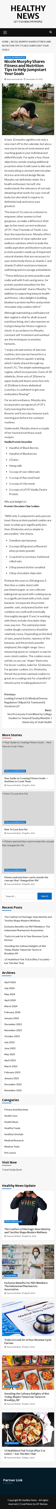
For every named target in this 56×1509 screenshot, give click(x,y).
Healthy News (28, 12)
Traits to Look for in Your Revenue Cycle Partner (26, 938)
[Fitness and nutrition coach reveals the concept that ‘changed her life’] (28, 856)
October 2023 (12, 1036)
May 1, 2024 (29, 1458)
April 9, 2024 (29, 785)
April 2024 (10, 1000)
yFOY (7, 229)
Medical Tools (11, 1146)
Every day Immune (31, 413)
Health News (11, 1122)
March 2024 (10, 1006)
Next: (29, 716)
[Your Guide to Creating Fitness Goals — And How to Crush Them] (28, 757)
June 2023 (10, 1048)
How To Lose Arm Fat (16, 829)
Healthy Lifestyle (13, 1134)
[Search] (51, 32)
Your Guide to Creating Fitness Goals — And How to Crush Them (26, 780)
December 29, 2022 (34, 79)
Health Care (10, 1115)
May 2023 (9, 1054)
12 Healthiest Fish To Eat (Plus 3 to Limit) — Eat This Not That (27, 961)
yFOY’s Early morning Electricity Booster (24, 409)
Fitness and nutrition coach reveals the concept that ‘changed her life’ (26, 879)
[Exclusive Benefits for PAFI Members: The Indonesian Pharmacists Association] (28, 1262)
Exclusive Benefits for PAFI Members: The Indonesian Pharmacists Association (27, 928)
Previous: (26, 700)
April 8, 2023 (29, 884)
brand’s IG (10, 367)
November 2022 (13, 1090)
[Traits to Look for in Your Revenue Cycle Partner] (28, 1319)
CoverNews (26, 1503)
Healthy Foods (12, 1128)
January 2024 (11, 1018)
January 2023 (11, 1078)
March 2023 (10, 1066)
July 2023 (9, 1042)
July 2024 (9, 988)
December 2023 (13, 1024)
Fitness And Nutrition (15, 57)
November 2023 (13, 1030)
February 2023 (12, 1072)
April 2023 (10, 1060)
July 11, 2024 (29, 1347)
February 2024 (12, 1012)
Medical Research (14, 1140)
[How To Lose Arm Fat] (28, 808)
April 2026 (10, 982)
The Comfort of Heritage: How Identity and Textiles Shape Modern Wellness (28, 918)
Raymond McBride (15, 79)
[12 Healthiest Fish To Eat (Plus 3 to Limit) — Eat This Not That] (28, 1429)
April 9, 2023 (29, 833)
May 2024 (9, 994)
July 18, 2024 (29, 1293)
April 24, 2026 (30, 1236)
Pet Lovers (10, 1152)
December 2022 (13, 1084)
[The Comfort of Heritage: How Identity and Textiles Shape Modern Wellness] (28, 1208)
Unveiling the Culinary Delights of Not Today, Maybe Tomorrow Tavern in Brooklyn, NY (25, 950)
